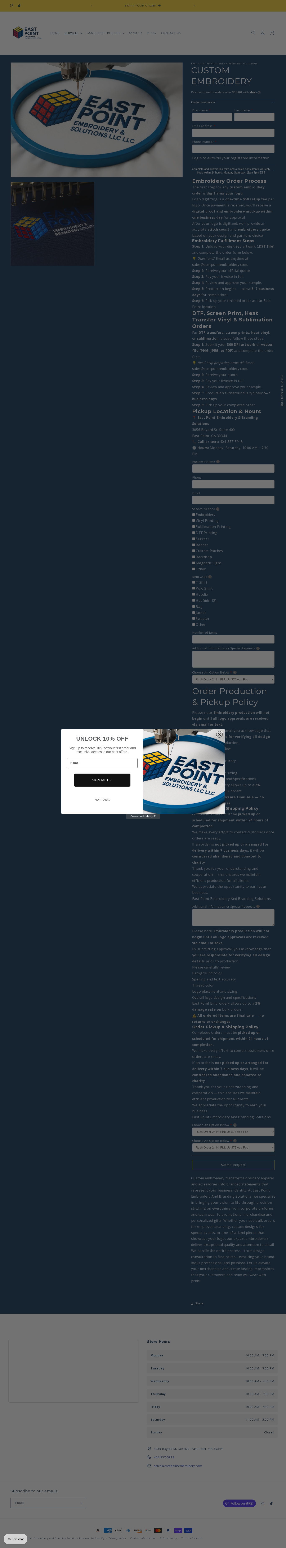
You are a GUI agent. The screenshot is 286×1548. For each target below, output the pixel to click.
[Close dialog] (219, 734)
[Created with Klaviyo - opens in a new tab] (143, 816)
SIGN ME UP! (102, 780)
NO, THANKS (102, 799)
